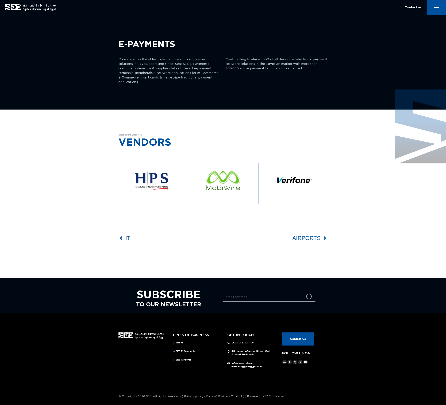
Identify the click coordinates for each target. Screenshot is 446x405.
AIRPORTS (306, 238)
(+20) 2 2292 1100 (243, 343)
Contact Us (298, 339)
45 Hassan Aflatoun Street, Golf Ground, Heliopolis (251, 353)
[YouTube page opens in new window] (305, 362)
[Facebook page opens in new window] (289, 362)
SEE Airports (183, 360)
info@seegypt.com (243, 363)
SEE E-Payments (185, 351)
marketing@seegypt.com (246, 367)
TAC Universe (274, 396)
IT (127, 238)
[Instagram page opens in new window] (300, 362)
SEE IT (179, 343)
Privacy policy (193, 396)
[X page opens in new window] (295, 362)
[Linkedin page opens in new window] (284, 362)
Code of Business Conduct (224, 396)
